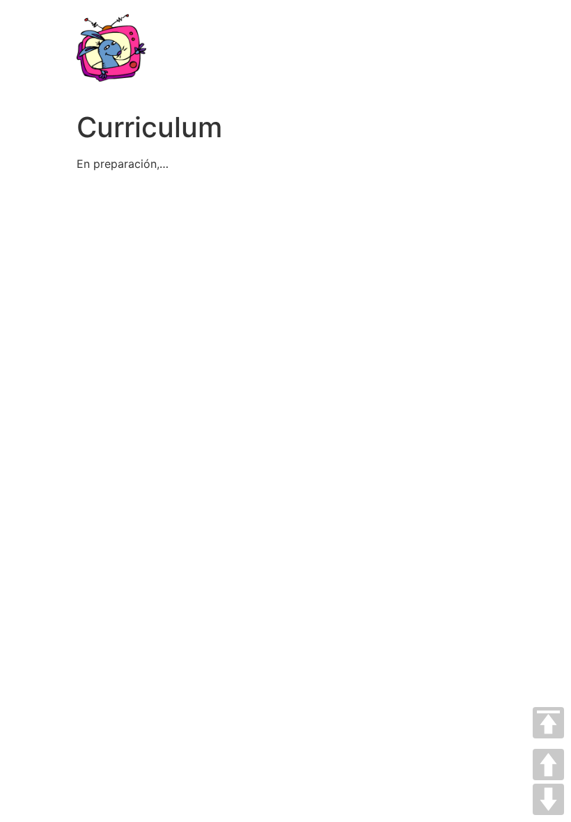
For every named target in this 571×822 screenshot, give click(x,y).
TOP (548, 722)
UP (548, 764)
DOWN (548, 799)
